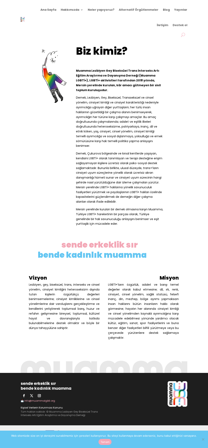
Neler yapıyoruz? (101, 10)
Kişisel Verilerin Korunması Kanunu (42, 407)
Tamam (105, 442)
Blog (166, 10)
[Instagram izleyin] (39, 396)
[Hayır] (203, 439)
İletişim (162, 25)
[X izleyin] (31, 396)
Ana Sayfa (48, 10)
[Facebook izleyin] (24, 396)
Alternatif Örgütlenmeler (138, 10)
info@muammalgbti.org (39, 400)
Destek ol (180, 25)
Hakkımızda (70, 10)
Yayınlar (180, 10)
